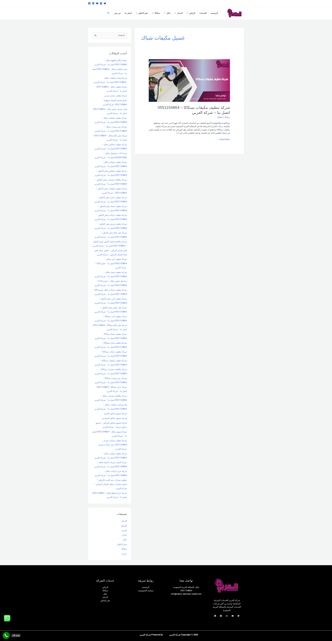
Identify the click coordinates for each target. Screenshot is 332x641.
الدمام (180, 13)
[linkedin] (93, 3)
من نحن (117, 13)
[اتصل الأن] (6, 635)
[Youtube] (97, 3)
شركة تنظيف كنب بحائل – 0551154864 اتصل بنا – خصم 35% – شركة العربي (111, 263)
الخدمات (203, 13)
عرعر (124, 553)
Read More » (224, 139)
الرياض (192, 13)
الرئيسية (214, 13)
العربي (124, 530)
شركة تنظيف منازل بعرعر (115, 95)
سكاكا (157, 13)
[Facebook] (89, 3)
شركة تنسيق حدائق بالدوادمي (114, 418)
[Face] (221, 616)
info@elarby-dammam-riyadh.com (186, 594)
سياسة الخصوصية (145, 590)
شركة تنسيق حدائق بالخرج (115, 413)
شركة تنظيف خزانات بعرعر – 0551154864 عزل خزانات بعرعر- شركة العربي (112, 444)
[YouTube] (233, 616)
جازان (124, 535)
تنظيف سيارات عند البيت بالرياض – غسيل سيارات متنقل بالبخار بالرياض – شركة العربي (110, 484)
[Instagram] (101, 3)
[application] (188, 13)
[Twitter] (105, 3)
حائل (169, 13)
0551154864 (186, 590)
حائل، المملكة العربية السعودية (186, 587)
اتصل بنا (128, 13)
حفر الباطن (143, 13)
